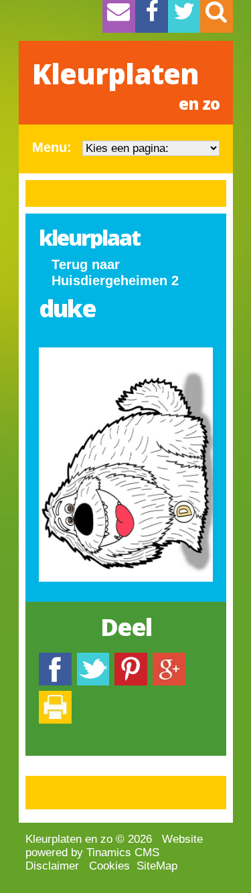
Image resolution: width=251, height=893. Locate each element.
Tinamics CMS (122, 852)
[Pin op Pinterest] (130, 659)
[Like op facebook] (55, 659)
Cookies (109, 866)
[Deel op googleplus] (169, 659)
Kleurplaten (126, 84)
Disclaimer (52, 866)
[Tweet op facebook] (93, 659)
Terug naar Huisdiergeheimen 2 (115, 272)
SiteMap (157, 866)
